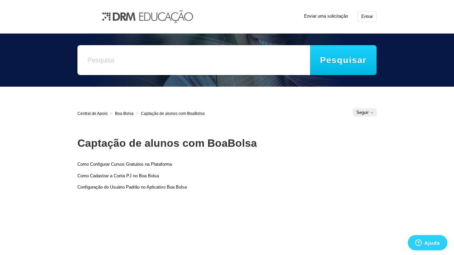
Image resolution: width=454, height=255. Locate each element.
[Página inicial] (147, 16)
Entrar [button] (367, 16)
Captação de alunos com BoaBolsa (173, 113)
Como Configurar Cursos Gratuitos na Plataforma (124, 164)
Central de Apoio (92, 113)
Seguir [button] (362, 112)
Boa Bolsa (124, 113)
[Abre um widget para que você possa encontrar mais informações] (427, 243)
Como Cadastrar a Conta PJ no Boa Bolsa (118, 175)
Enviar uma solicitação (326, 16)
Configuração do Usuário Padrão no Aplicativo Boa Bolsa (132, 187)
